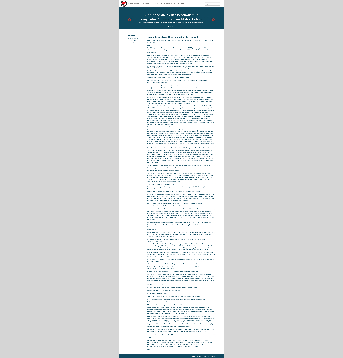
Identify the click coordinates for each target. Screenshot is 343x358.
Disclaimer (193, 356)
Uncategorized (134, 38)
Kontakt (180, 4)
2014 (131, 44)
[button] (128, 18)
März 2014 (133, 42)
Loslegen (157, 4)
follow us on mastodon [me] (209, 356)
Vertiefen (145, 4)
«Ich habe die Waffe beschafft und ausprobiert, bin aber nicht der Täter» (171, 16)
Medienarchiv (169, 4)
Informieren (133, 4)
